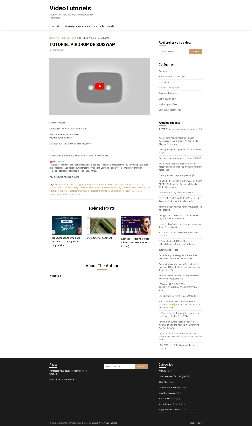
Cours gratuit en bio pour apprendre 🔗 (176, 175)
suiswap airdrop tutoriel (70, 194)
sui (126, 184)
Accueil (56, 26)
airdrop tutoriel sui (104, 184)
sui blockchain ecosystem (134, 188)
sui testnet (136, 191)
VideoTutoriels (70, 8)
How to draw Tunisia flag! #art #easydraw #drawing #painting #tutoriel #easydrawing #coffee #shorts (179, 325)
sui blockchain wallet (120, 191)
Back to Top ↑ (196, 423)
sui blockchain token (100, 191)
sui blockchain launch (80, 191)
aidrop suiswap (62, 184)
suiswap (54, 194)
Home (52, 38)
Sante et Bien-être (167, 99)
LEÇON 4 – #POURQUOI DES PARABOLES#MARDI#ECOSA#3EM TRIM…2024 (178, 287)
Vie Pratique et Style (67, 38)
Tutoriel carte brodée (168, 250)
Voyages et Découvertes (170, 110)
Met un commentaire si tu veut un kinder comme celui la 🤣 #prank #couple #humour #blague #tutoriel (179, 304)
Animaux (163, 71)
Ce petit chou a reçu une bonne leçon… (176, 192)
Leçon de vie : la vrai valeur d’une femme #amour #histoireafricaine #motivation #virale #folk (180, 336)
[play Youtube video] (99, 86)
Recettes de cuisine (168, 93)
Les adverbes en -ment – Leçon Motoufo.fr (178, 296)
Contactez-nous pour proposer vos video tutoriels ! (90, 26)
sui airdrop (134, 184)
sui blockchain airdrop (89, 188)
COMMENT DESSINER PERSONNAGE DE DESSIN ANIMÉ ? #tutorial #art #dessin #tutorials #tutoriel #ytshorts (180, 184)
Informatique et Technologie (172, 76)
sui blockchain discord (110, 188)
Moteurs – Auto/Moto (169, 88)
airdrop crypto (77, 184)
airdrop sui (90, 184)
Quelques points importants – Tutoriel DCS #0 (180, 158)
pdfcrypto (119, 184)
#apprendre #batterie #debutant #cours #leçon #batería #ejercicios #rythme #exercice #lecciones (180, 167)
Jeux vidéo (164, 82)
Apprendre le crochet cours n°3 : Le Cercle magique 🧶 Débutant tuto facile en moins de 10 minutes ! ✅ (179, 267)
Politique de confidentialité (61, 379)
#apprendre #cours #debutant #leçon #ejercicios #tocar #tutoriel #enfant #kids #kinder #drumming (178, 141)
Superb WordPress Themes (104, 423)
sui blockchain (71, 188)
